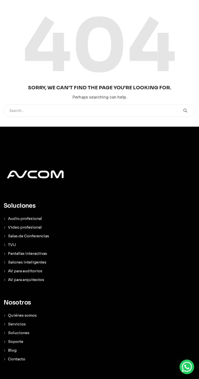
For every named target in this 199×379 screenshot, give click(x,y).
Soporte (15, 341)
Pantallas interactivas (27, 253)
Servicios (17, 324)
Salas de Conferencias (28, 236)
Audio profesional (25, 218)
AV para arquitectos (26, 279)
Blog (12, 350)
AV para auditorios (25, 271)
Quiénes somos (22, 315)
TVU (12, 244)
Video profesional (25, 227)
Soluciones (18, 332)
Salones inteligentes (27, 262)
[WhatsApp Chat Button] (187, 367)
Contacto (16, 359)
